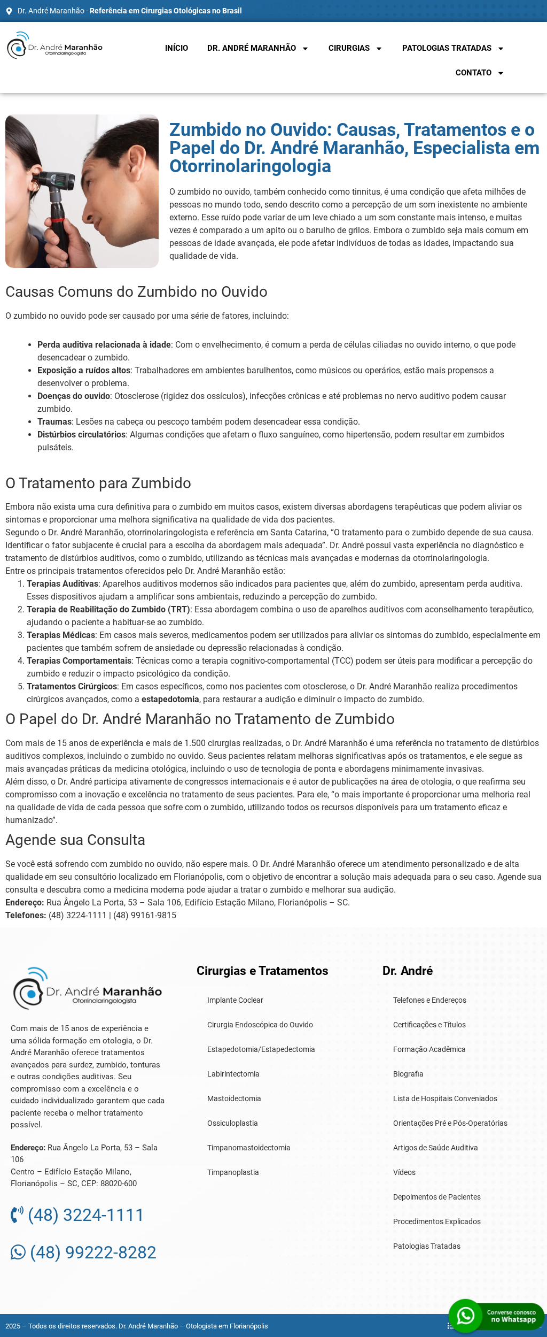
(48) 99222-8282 (91, 1252)
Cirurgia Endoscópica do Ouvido (260, 1024)
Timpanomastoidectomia (249, 1147)
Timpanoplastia (233, 1172)
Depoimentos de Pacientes (437, 1197)
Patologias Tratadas (446, 48)
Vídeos (404, 1172)
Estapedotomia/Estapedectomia (261, 1049)
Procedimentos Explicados (437, 1221)
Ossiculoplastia (232, 1123)
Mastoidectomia (234, 1098)
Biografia (408, 1074)
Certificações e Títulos (429, 1024)
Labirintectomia (233, 1074)
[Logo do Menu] (54, 45)
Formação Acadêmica (429, 1049)
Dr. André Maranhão (251, 48)
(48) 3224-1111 (84, 1215)
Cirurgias (349, 48)
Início (176, 48)
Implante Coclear (235, 1000)
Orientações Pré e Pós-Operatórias (450, 1123)
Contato (473, 73)
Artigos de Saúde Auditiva (435, 1147)
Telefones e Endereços (429, 1000)
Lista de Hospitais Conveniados (445, 1098)
